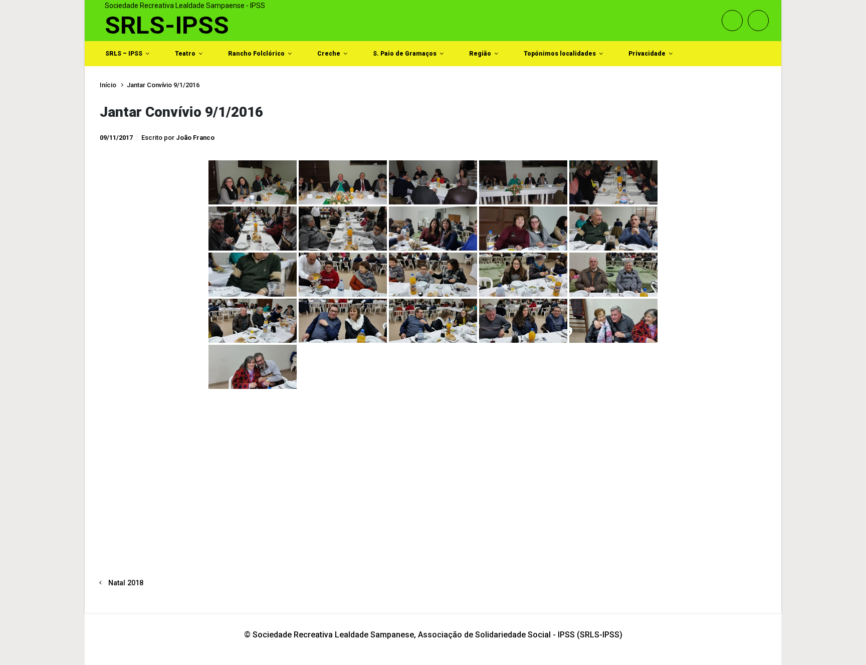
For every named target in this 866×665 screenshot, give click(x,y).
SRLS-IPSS (167, 25)
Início (108, 85)
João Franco (195, 137)
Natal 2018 (125, 583)
